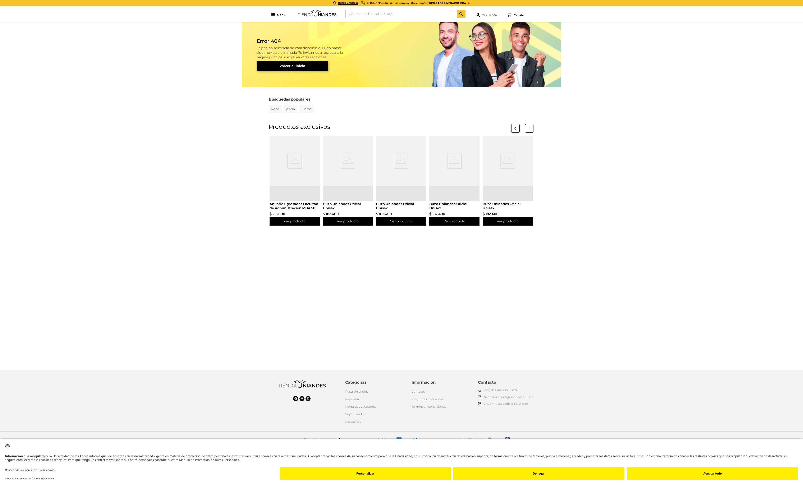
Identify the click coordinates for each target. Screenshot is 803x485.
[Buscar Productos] (461, 14)
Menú (281, 15)
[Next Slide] (529, 128)
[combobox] (405, 14)
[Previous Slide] (515, 128)
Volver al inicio (292, 66)
